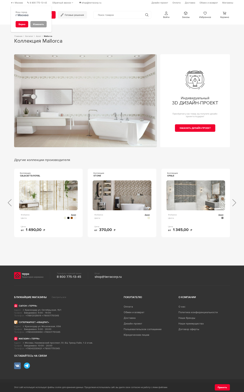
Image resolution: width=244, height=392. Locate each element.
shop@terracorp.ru (108, 277)
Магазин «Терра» (29, 338)
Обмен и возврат (134, 312)
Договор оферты (188, 329)
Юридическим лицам (136, 334)
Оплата (128, 306)
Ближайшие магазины (30, 297)
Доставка (130, 317)
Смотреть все (59, 297)
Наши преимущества (191, 323)
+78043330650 (34, 332)
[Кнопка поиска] (147, 15)
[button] (166, 14)
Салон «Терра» (28, 305)
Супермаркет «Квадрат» (34, 322)
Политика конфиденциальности (198, 312)
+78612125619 (33, 315)
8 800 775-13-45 (69, 277)
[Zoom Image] (85, 100)
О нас (181, 306)
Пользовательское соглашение (143, 329)
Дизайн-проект (133, 323)
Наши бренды (186, 317)
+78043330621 (34, 348)
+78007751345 (50, 315)
